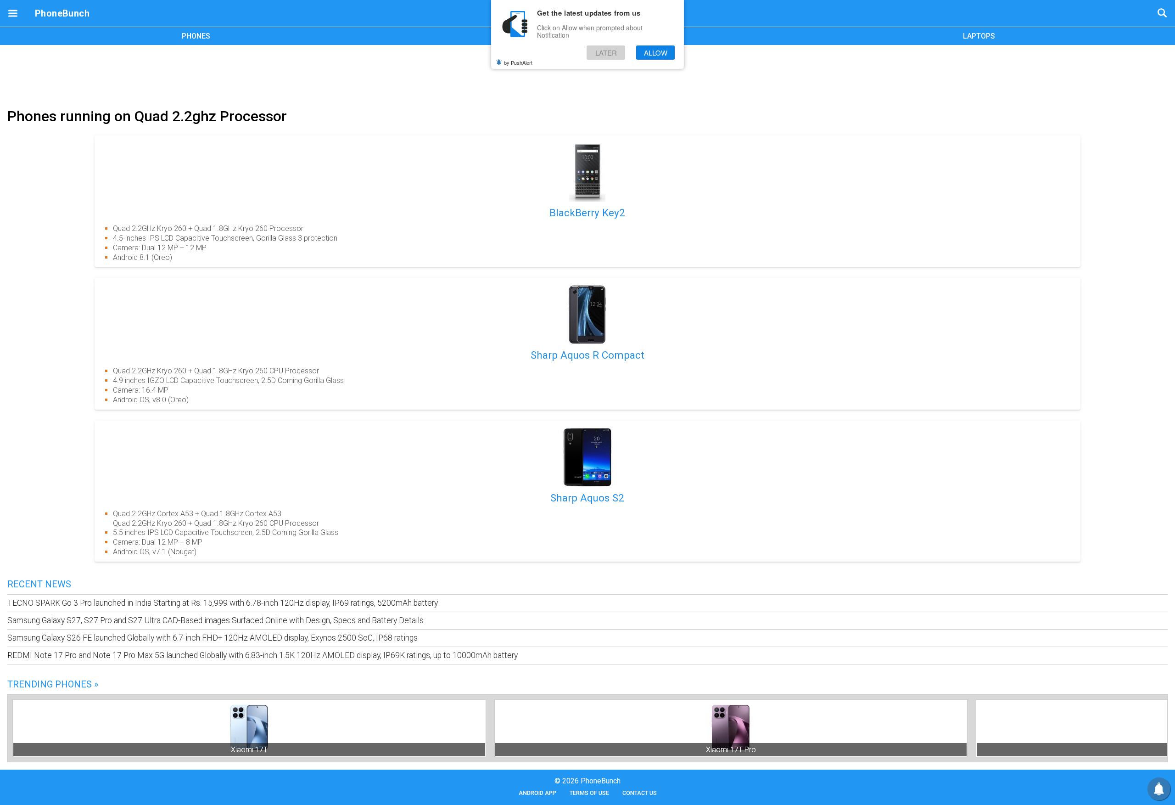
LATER (606, 52)
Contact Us (639, 792)
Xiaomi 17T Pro (731, 749)
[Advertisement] (587, 75)
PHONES (196, 36)
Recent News (39, 584)
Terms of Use (589, 792)
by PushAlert (518, 62)
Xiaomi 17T (249, 749)
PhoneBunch (62, 13)
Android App (537, 792)
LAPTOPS (979, 36)
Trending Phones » (52, 684)
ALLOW (655, 52)
